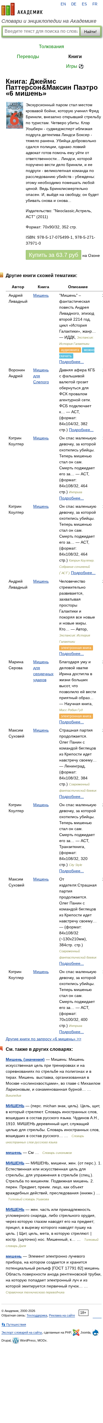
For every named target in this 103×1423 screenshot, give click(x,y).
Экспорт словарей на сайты (21, 1332)
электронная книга (76, 648)
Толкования (51, 46)
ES (84, 4)
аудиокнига (70, 350)
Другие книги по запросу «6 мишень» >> (43, 1039)
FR (94, 4)
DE (73, 4)
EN (63, 4)
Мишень (41, 295)
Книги (75, 56)
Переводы (28, 56)
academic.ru (22, 9)
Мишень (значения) (25, 1059)
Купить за (53, 255)
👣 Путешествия (13, 1324)
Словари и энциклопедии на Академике (48, 21)
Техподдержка (37, 1315)
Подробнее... (71, 361)
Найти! (90, 31)
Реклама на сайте (62, 1315)
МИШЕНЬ (15, 1105)
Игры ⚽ (75, 66)
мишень (14, 1152)
